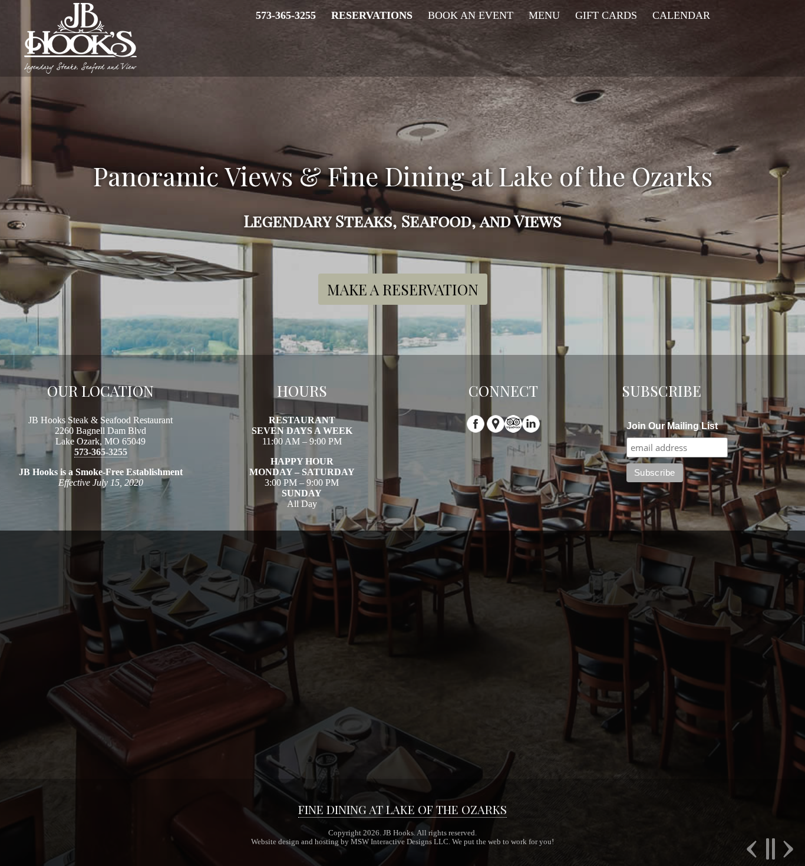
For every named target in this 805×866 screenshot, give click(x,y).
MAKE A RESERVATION (403, 289)
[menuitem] (286, 16)
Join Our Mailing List (672, 426)
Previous (753, 849)
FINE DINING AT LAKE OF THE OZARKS (402, 809)
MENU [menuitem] (544, 15)
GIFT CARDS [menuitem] (606, 15)
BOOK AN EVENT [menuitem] (470, 15)
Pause (770, 849)
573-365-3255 (100, 452)
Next (786, 849)
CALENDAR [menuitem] (681, 15)
